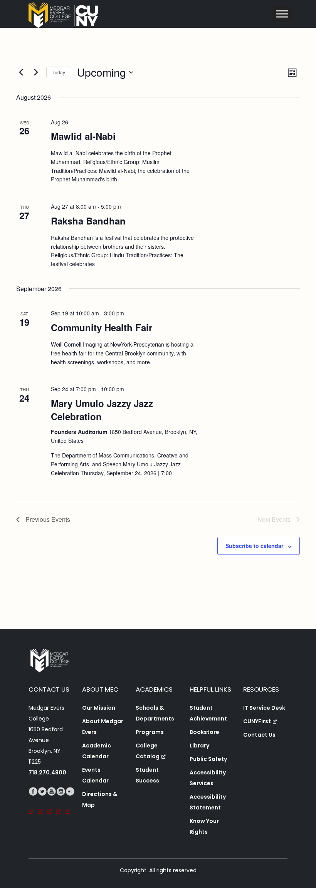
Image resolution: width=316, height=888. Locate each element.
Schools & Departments (155, 713)
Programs (150, 732)
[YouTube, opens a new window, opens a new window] (51, 802)
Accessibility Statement (208, 802)
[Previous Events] (20, 72)
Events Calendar (95, 775)
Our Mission (98, 708)
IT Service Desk (264, 708)
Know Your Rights (204, 826)
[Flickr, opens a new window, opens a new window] (70, 802)
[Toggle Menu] (282, 13)
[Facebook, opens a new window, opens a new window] (33, 802)
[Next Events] (35, 72)
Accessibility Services (208, 778)
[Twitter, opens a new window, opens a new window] (42, 802)
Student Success (147, 775)
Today (58, 72)
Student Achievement (208, 713)
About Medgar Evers (102, 726)
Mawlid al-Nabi (83, 135)
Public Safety (208, 759)
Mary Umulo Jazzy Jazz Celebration (102, 410)
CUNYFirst (257, 721)
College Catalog (148, 751)
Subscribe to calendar (254, 546)
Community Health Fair (101, 327)
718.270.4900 (47, 772)
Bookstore (204, 732)
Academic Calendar (96, 751)
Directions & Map (99, 799)
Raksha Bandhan (88, 220)
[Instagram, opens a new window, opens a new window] (61, 802)
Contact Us (259, 735)
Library (199, 745)
